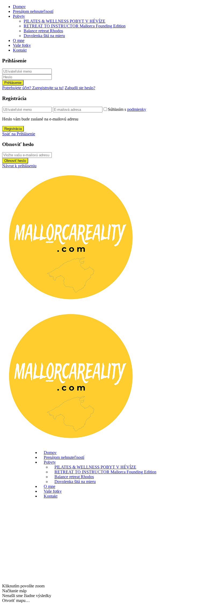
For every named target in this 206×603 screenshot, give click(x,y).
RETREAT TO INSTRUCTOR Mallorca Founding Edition (75, 26)
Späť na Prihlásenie (18, 134)
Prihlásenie (12, 83)
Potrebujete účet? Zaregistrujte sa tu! (33, 88)
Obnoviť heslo (15, 161)
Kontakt (20, 50)
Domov (19, 6)
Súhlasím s (127, 109)
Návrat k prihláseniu (19, 166)
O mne (18, 40)
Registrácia (13, 129)
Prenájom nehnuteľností (33, 11)
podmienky (136, 109)
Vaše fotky (22, 45)
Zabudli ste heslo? (80, 88)
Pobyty (19, 16)
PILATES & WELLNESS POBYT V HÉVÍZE (64, 21)
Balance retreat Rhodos (43, 31)
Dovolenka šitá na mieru (44, 35)
